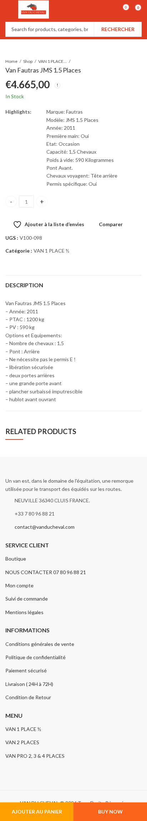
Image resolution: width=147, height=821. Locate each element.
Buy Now (110, 811)
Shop (27, 61)
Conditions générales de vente (39, 644)
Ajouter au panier (37, 811)
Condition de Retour (28, 697)
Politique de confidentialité (35, 657)
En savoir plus (108, 22)
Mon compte (19, 585)
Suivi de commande (26, 599)
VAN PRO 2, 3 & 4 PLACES (35, 756)
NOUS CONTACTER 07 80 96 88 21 (45, 572)
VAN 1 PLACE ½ (52, 61)
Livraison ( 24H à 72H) (29, 684)
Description (24, 285)
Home (11, 61)
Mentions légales (24, 612)
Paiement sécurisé (26, 670)
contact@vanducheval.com (45, 527)
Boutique (15, 559)
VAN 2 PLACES (22, 742)
